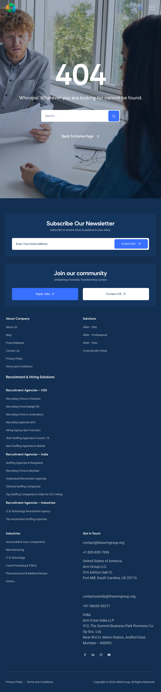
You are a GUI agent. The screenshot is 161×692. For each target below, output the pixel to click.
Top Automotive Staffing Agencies (26, 519)
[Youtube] (109, 655)
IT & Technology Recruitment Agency (28, 511)
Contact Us (12, 350)
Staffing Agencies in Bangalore (24, 462)
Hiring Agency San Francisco (23, 430)
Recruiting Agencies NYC (21, 422)
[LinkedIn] (93, 655)
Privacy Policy (14, 358)
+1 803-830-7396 (96, 552)
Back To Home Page (77, 136)
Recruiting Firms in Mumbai (22, 470)
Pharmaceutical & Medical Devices (26, 573)
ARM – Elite (90, 327)
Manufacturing (15, 549)
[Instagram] (101, 655)
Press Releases (15, 342)
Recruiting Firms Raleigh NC (23, 406)
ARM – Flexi (90, 342)
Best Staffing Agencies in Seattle (25, 445)
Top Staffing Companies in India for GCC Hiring (34, 494)
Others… (11, 581)
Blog (8, 335)
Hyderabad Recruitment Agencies (26, 478)
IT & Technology (15, 557)
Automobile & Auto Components (25, 541)
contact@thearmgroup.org (103, 543)
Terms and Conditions (19, 366)
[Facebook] (85, 655)
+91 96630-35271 (96, 606)
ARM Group (123, 682)
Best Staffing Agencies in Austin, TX (27, 438)
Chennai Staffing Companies (23, 486)
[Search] (140, 8)
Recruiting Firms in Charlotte (23, 398)
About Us (11, 327)
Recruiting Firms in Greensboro (24, 414)
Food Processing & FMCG (21, 565)
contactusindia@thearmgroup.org (109, 596)
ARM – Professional (95, 335)
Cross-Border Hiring (95, 350)
